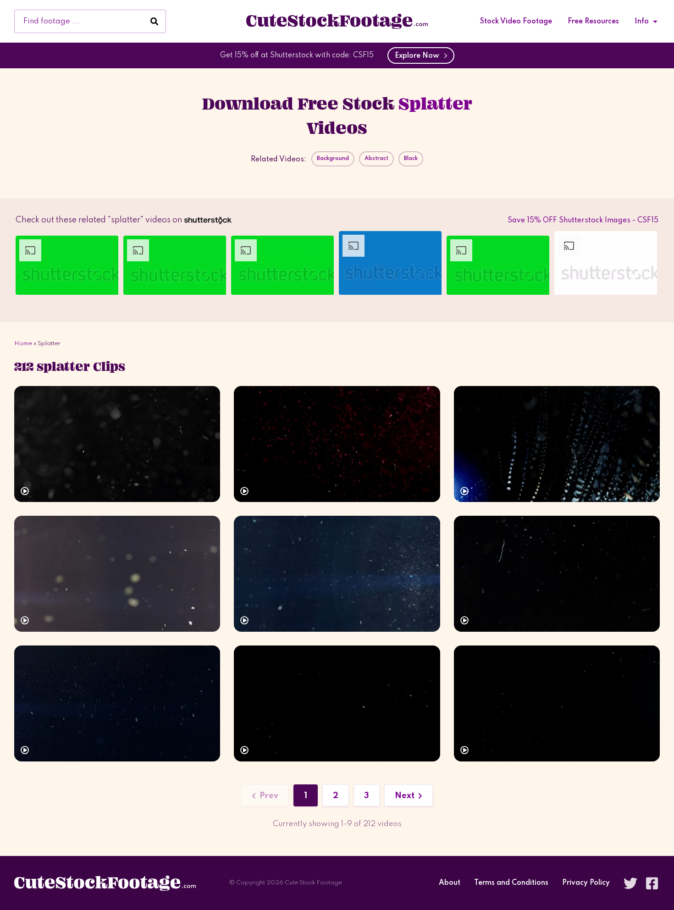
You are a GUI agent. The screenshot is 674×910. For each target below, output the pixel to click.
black (411, 158)
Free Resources (593, 21)
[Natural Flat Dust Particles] (337, 703)
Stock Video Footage (516, 21)
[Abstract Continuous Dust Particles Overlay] (557, 444)
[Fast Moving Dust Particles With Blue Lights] (117, 703)
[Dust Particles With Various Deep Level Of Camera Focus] (117, 574)
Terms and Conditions (511, 883)
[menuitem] (516, 21)
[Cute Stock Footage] (337, 21)
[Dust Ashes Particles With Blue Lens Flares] (337, 574)
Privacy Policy (586, 883)
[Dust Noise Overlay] (557, 703)
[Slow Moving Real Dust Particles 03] (557, 574)
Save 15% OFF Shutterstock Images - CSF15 (583, 220)
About (449, 883)
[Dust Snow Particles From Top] (337, 444)
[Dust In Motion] (117, 444)
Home (23, 344)
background (333, 158)
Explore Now (419, 56)
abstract (376, 158)
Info (642, 21)
